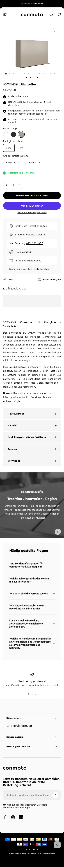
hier (47, 269)
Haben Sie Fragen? (51, 279)
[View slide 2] (32, 694)
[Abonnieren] (55, 795)
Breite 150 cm (13, 162)
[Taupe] (21, 134)
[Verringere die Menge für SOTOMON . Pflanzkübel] (6, 185)
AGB (39, 853)
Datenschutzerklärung (17, 853)
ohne (8, 148)
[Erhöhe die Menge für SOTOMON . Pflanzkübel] (20, 185)
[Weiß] (5, 134)
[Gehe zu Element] (6, 74)
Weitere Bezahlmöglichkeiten (32, 213)
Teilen (10, 280)
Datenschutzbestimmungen (16, 808)
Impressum (32, 853)
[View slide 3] (36, 694)
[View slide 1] (28, 694)
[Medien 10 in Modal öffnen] (55, 32)
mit (21, 148)
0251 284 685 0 (34, 243)
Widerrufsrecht (49, 853)
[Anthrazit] (13, 134)
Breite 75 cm (35, 162)
